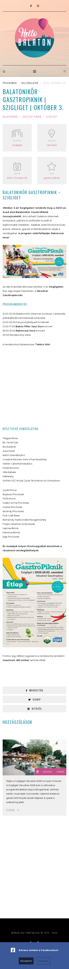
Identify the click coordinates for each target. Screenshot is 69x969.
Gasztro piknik (32, 116)
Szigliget (52, 116)
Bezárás (43, 960)
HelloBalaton (29, 83)
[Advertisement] (34, 386)
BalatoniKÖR (10, 116)
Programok (10, 83)
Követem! (26, 960)
